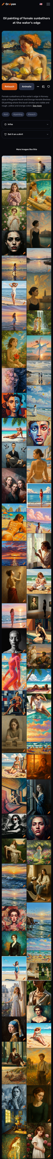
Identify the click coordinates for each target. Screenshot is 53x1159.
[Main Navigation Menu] (48, 4)
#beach (31, 114)
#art (6, 114)
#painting (17, 114)
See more (37, 106)
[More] (38, 86)
